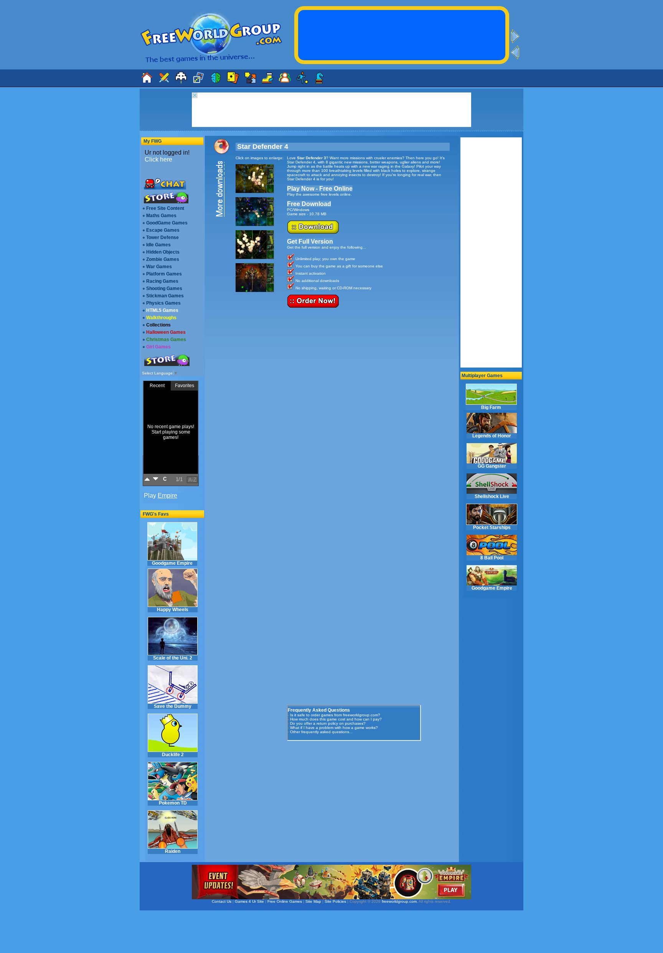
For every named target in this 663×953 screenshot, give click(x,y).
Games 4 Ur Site (249, 901)
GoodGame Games (167, 223)
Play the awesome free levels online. (319, 194)
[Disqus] (368, 408)
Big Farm (491, 407)
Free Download (309, 204)
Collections (158, 325)
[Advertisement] (344, 793)
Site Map (313, 901)
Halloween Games (166, 332)
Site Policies (335, 901)
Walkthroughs (161, 317)
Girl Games (158, 347)
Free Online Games (284, 901)
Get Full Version (310, 241)
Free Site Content (165, 208)
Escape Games (163, 230)
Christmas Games (166, 339)
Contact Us (221, 901)
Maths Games (161, 215)
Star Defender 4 (262, 146)
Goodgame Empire (172, 563)
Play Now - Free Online (320, 188)
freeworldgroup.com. (400, 901)
